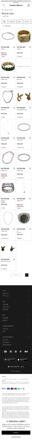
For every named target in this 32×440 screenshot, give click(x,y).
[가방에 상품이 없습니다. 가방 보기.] (28, 5)
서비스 (4, 290)
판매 (4, 315)
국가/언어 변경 (16, 437)
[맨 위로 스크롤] (26, 275)
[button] (28, 5)
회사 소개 (5, 340)
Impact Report (7, 345)
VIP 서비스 (6, 296)
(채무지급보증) (11, 394)
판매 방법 (5, 318)
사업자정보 (3, 380)
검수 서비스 (6, 307)
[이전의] (11, 275)
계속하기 (16, 433)
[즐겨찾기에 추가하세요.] (14, 47)
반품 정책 (5, 309)
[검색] (3, 5)
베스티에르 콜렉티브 (8, 337)
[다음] (20, 275)
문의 (4, 331)
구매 (4, 301)
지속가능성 (6, 342)
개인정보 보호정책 (15, 371)
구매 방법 (5, 304)
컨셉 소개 (5, 293)
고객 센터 (5, 329)
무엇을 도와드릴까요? (8, 326)
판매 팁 (5, 320)
